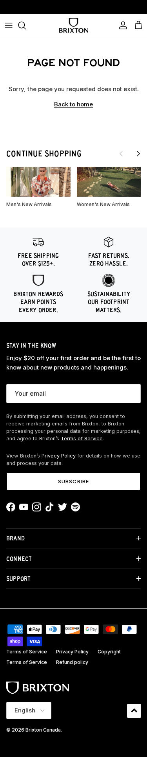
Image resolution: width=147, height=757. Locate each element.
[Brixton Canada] (73, 25)
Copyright (109, 652)
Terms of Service (82, 438)
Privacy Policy (59, 456)
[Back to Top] (134, 711)
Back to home (73, 104)
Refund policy (72, 662)
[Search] (25, 25)
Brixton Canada (43, 730)
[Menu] (8, 25)
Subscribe (73, 481)
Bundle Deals (73, 9)
